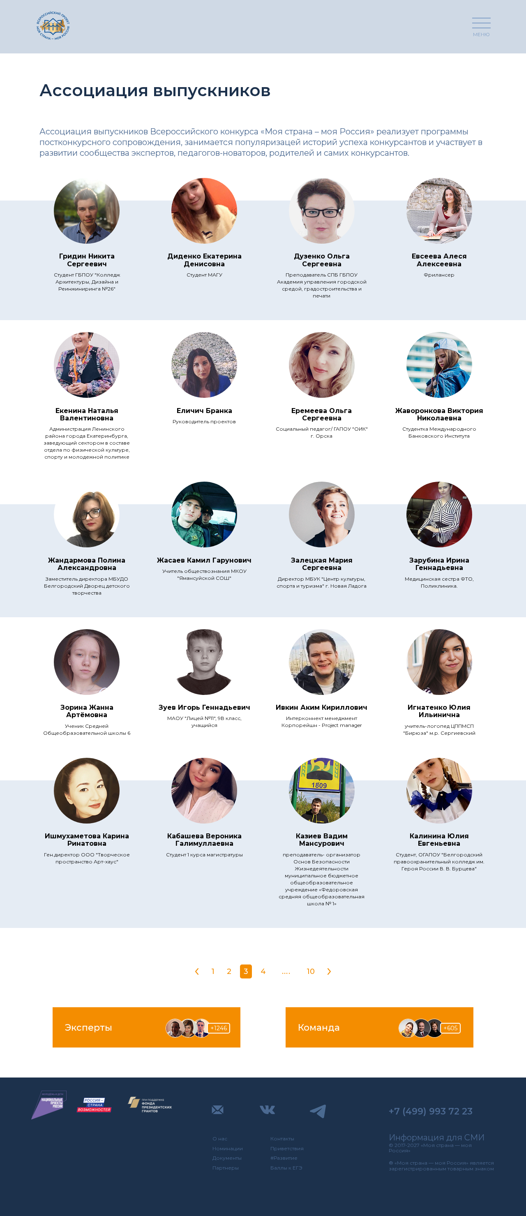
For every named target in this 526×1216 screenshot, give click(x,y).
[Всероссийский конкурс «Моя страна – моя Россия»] (53, 25)
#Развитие (284, 1158)
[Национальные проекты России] (49, 1105)
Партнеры (225, 1168)
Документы (227, 1158)
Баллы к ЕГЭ (286, 1168)
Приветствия (287, 1148)
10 (311, 971)
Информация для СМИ (436, 1137)
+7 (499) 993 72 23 (431, 1111)
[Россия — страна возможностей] (94, 1105)
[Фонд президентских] (150, 1105)
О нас (219, 1138)
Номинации (227, 1148)
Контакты (282, 1138)
